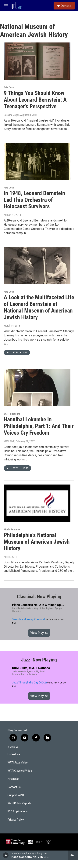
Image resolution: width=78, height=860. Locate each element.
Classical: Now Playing (39, 596)
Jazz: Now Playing (39, 660)
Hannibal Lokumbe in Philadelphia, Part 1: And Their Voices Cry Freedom (39, 426)
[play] (5, 855)
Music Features (12, 529)
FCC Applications (18, 811)
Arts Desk (9, 87)
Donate (66, 5)
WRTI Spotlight (12, 413)
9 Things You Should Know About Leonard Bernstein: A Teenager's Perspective (35, 100)
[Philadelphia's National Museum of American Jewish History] (37, 503)
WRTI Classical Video (20, 770)
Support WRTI (16, 795)
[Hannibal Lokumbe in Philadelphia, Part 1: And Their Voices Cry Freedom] (37, 387)
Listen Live (14, 754)
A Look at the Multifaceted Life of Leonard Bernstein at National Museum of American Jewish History (39, 307)
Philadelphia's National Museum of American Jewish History (37, 542)
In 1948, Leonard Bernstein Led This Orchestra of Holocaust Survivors (34, 200)
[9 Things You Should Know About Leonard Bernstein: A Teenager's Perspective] (37, 61)
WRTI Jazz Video (18, 762)
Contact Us (14, 787)
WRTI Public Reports (19, 803)
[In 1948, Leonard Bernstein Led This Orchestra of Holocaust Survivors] (37, 161)
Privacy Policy (16, 819)
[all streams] (73, 855)
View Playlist (39, 633)
